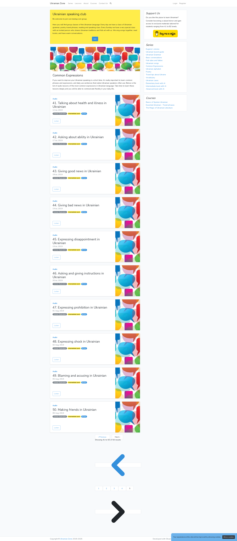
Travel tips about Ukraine (156, 74)
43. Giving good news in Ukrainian (77, 171)
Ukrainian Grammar (153, 54)
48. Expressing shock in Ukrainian (76, 342)
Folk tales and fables (154, 60)
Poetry (148, 71)
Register (182, 3)
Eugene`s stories (152, 49)
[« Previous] (118, 465)
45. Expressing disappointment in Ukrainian (76, 241)
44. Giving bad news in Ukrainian (76, 205)
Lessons (78, 3)
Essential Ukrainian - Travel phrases (160, 105)
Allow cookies (228, 537)
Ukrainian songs (152, 63)
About (85, 3)
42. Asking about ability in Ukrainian (78, 137)
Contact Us (103, 3)
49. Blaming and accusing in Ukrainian (79, 376)
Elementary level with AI (155, 83)
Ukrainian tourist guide (155, 52)
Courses (93, 3)
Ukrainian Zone (57, 3)
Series (70, 3)
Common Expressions (59, 113)
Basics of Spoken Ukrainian (157, 102)
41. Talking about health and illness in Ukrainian (80, 105)
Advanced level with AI (155, 89)
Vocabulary (150, 77)
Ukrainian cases (152, 80)
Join (95, 39)
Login (175, 3)
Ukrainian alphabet (153, 69)
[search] (110, 3)
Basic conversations (154, 57)
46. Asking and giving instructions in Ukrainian (78, 275)
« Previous (102, 437)
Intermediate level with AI (156, 86)
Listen (56, 121)
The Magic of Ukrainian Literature (159, 108)
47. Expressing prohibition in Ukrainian (80, 307)
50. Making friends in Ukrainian (74, 410)
